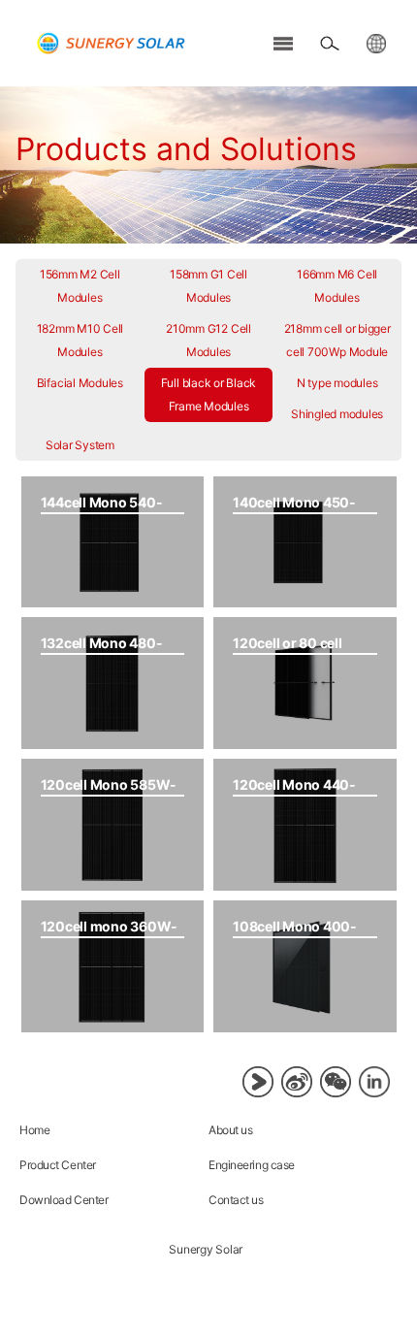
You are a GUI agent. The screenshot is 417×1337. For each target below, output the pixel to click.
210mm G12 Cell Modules (208, 340)
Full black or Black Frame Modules (208, 394)
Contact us (236, 1199)
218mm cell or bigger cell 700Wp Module (337, 340)
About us (230, 1130)
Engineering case (251, 1165)
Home (34, 1130)
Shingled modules (337, 414)
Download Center (63, 1199)
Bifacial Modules (80, 382)
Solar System (80, 445)
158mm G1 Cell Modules (208, 286)
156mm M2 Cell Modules (80, 286)
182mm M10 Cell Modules (80, 340)
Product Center (57, 1165)
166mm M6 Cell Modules (337, 286)
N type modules (337, 382)
